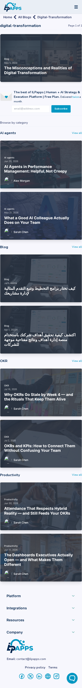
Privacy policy (35, 667)
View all (77, 133)
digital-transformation (54, 17)
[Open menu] (76, 7)
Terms (52, 667)
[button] (41, 597)
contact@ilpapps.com (31, 659)
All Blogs (24, 17)
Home (7, 17)
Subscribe (61, 108)
